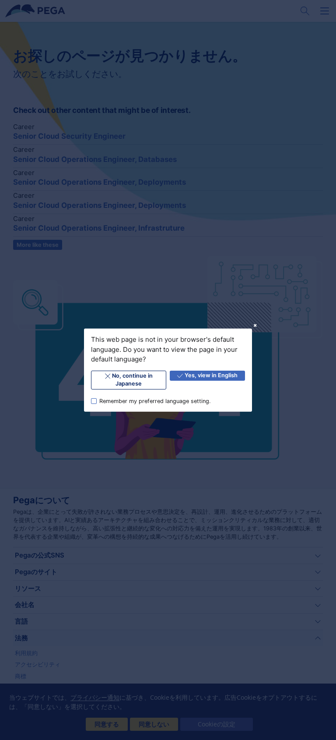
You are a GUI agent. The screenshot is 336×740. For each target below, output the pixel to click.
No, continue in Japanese (132, 379)
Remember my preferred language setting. (155, 400)
